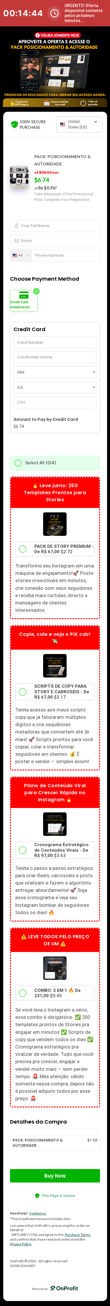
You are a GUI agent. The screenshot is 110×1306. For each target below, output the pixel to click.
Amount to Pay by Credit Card (45, 419)
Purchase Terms (78, 1234)
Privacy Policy (20, 1244)
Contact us (37, 1213)
